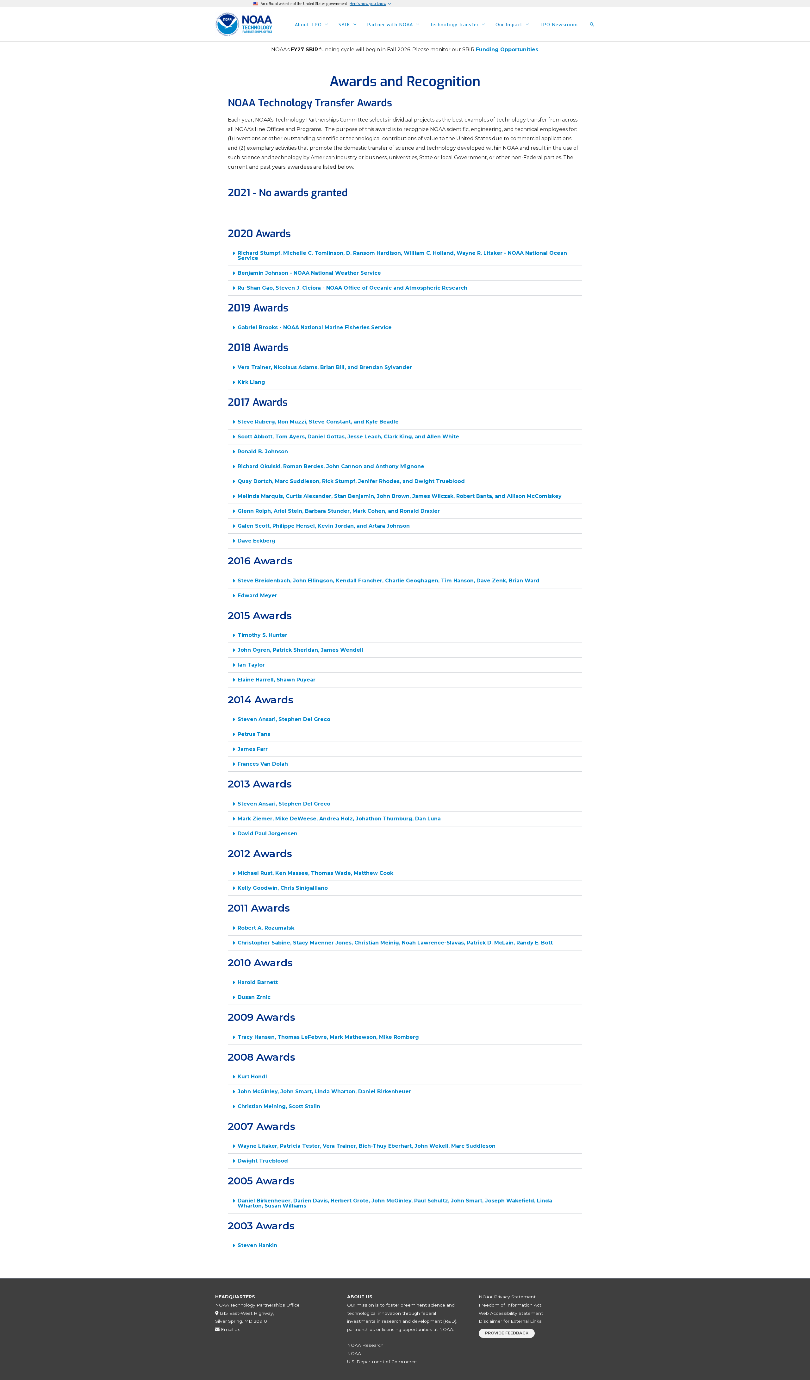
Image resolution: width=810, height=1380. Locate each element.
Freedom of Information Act (510, 1305)
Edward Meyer (257, 596)
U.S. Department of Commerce (382, 1361)
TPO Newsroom (558, 24)
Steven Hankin (257, 1245)
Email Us (230, 1329)
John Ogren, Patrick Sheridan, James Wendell (300, 650)
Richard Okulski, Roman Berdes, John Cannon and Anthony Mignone (331, 466)
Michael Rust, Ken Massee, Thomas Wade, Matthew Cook (315, 873)
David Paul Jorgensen (267, 834)
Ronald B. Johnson (263, 451)
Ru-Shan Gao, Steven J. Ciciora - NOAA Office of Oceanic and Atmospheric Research (352, 288)
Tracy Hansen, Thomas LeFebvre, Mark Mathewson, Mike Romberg (328, 1037)
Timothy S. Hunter (262, 635)
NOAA (354, 1353)
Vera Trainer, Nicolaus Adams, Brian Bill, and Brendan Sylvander (325, 367)
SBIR (344, 24)
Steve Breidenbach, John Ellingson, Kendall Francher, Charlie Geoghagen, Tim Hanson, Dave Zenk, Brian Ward (388, 581)
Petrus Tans (254, 734)
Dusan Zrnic (254, 997)
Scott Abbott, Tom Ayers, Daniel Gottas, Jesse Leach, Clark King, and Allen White (348, 437)
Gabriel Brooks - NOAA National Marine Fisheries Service (315, 327)
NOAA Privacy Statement (507, 1296)
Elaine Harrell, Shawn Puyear (276, 680)
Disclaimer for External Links (510, 1321)
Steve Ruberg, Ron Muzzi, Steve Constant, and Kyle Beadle (318, 422)
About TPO (308, 24)
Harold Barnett (258, 982)
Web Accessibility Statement (511, 1313)
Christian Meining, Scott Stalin (279, 1106)
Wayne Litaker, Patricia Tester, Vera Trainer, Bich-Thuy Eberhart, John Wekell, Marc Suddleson (366, 1146)
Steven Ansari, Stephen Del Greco (284, 719)
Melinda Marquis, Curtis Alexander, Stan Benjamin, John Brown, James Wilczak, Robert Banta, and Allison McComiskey (400, 496)
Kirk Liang (251, 382)
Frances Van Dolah (263, 764)
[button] (592, 24)
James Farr (253, 749)
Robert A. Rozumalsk (266, 928)
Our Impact (509, 24)
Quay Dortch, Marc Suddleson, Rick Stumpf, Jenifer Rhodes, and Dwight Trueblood (351, 481)
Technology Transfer (454, 24)
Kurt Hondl (252, 1077)
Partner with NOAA (390, 24)
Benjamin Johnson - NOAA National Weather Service (309, 273)
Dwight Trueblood (263, 1161)
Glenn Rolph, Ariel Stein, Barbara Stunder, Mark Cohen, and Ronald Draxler (339, 511)
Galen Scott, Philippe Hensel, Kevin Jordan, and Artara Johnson (324, 526)
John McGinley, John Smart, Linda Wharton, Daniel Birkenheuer (324, 1091)
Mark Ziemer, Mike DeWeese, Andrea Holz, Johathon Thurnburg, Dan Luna (339, 819)
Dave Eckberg (257, 541)
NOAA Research (365, 1345)
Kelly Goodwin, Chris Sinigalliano (283, 888)
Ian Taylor (251, 665)
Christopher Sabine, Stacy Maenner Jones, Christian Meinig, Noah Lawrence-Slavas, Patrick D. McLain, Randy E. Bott (395, 943)
